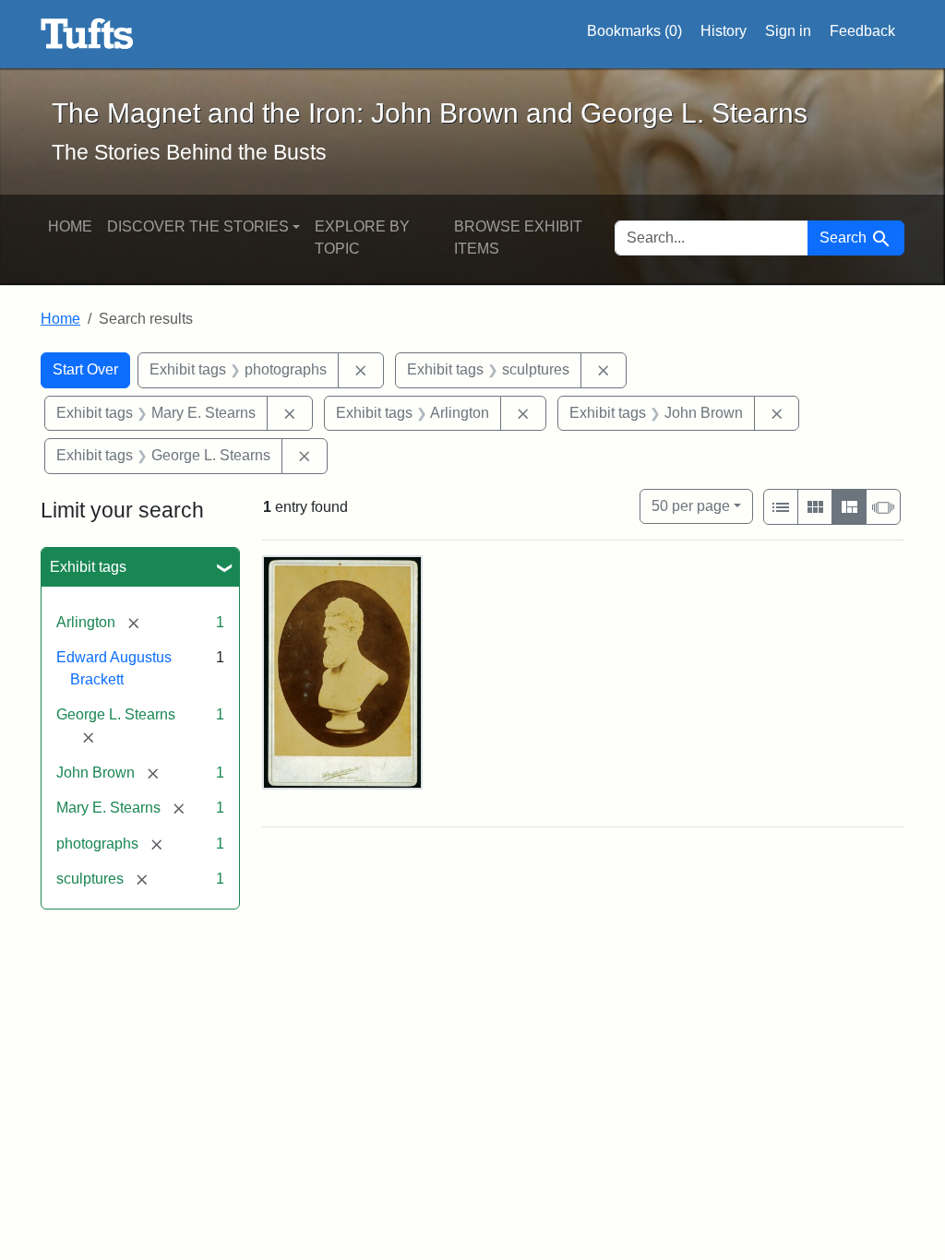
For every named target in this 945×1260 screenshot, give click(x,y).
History (723, 31)
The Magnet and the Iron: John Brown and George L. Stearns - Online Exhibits (87, 34)
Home (70, 226)
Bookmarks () (634, 31)
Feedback (862, 31)
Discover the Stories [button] (198, 226)
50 (691, 505)
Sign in (788, 31)
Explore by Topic (362, 237)
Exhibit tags (88, 567)
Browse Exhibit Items (518, 237)
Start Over (85, 369)
